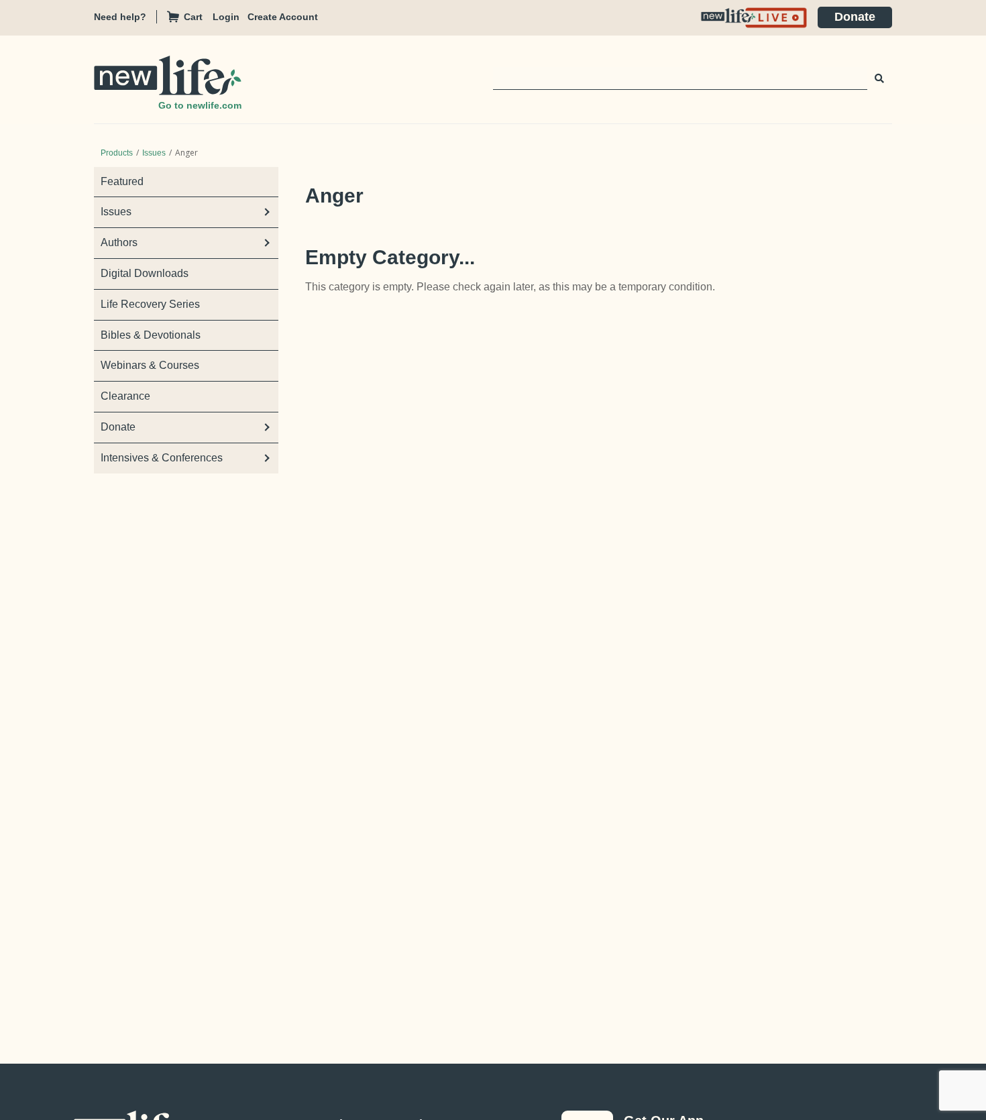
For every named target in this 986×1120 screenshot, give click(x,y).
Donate (854, 16)
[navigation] (230, 17)
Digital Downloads (144, 273)
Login (226, 16)
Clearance (125, 396)
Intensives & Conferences (162, 457)
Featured (122, 181)
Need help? (120, 16)
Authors (119, 242)
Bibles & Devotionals (151, 335)
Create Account (283, 16)
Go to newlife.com (199, 105)
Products (117, 153)
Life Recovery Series (150, 304)
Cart (193, 16)
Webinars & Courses (150, 365)
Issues (154, 153)
